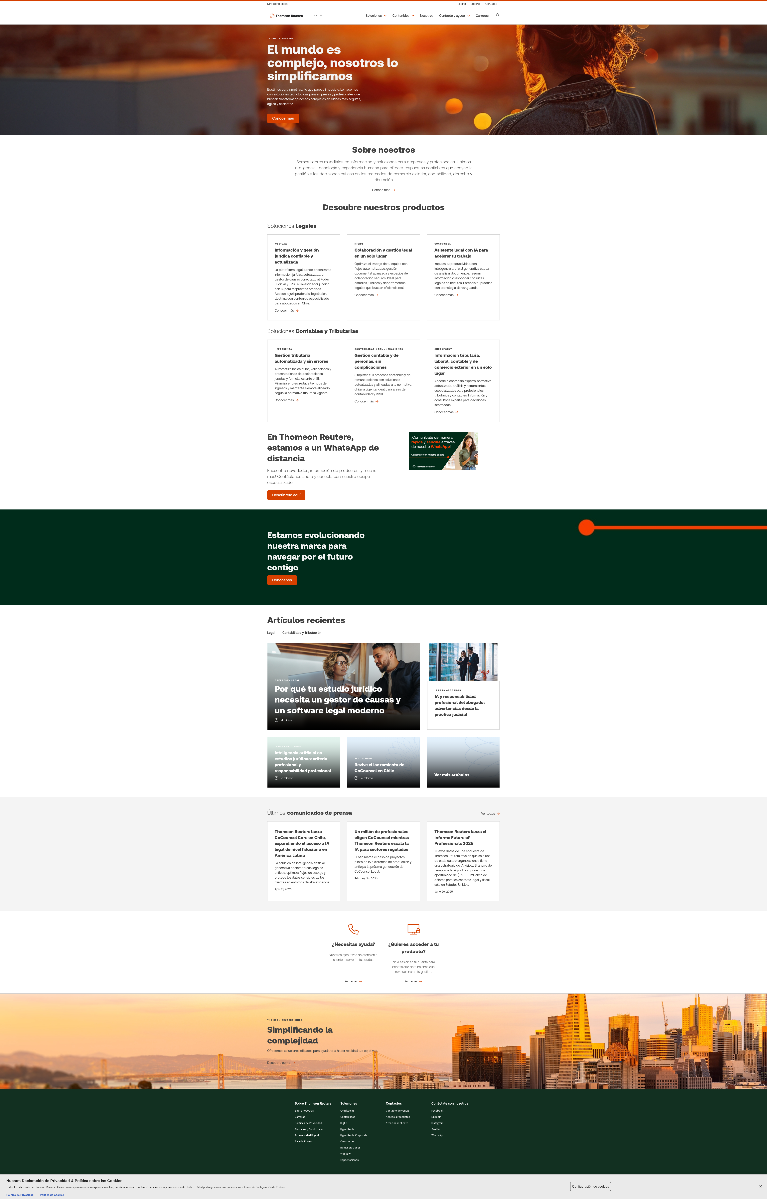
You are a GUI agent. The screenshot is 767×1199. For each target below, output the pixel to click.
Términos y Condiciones (309, 1129)
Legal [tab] (271, 633)
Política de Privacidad (20, 1194)
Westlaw (345, 1154)
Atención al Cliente (397, 1123)
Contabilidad (347, 1117)
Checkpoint (347, 1111)
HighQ (344, 1123)
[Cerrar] (760, 1186)
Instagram (437, 1123)
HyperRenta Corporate (354, 1135)
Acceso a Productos (398, 1117)
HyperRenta (347, 1129)
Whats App (437, 1135)
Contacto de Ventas (397, 1111)
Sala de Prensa (304, 1141)
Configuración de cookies (590, 1186)
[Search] (497, 15)
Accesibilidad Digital (307, 1135)
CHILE (318, 15)
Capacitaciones (349, 1160)
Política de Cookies (52, 1194)
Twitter (435, 1129)
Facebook (437, 1111)
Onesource (347, 1141)
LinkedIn (436, 1117)
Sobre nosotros (304, 1111)
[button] (376, 15)
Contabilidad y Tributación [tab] (301, 633)
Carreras (300, 1117)
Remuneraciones (350, 1147)
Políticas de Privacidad (308, 1123)
